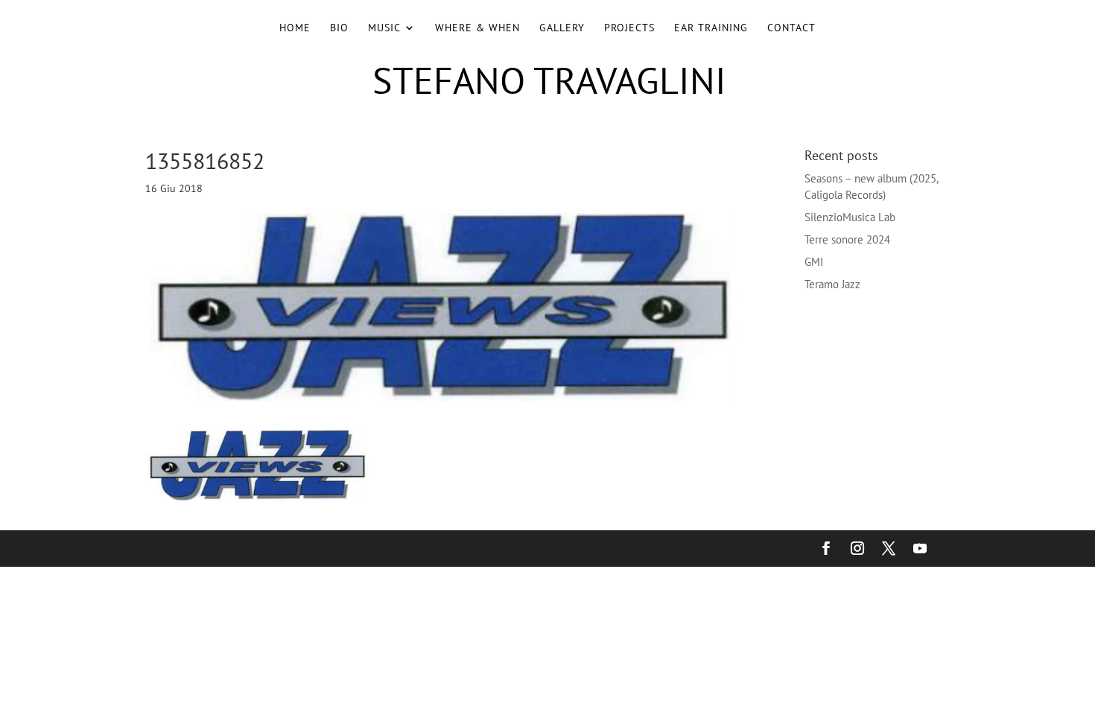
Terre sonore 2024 (847, 239)
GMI (813, 262)
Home (295, 28)
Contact (791, 28)
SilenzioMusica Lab (849, 217)
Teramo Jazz (832, 284)
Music (384, 28)
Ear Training (711, 28)
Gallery (562, 28)
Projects (629, 28)
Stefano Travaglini (549, 80)
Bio (339, 28)
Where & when (477, 28)
